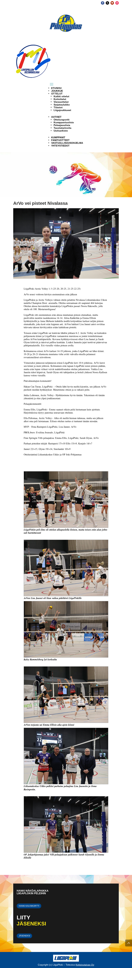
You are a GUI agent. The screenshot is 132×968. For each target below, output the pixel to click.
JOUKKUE (57, 90)
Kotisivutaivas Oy (85, 964)
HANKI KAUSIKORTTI (29, 906)
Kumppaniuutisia (64, 122)
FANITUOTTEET (60, 140)
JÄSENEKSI (24, 936)
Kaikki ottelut (61, 96)
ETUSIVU (56, 88)
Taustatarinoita (62, 128)
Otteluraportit (61, 119)
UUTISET (56, 116)
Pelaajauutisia (62, 125)
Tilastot (58, 107)
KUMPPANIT (58, 137)
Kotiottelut (60, 99)
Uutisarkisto (61, 130)
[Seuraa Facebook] (102, 3)
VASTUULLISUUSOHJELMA (67, 143)
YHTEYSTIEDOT (60, 145)
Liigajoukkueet (62, 110)
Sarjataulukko (62, 104)
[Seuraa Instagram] (117, 3)
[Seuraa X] (107, 3)
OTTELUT (57, 93)
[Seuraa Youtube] (112, 3)
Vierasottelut (61, 101)
